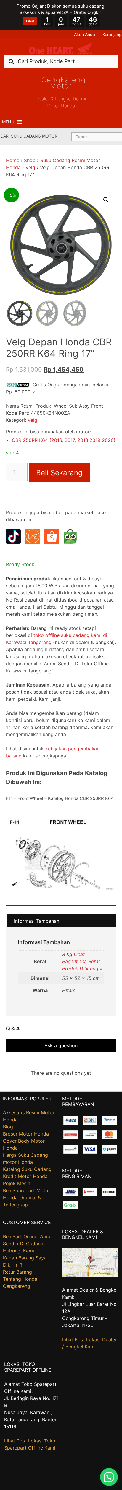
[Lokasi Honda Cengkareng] (90, 1276)
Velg (30, 167)
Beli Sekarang (59, 472)
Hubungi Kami (18, 1251)
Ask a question (61, 1045)
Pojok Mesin (16, 1183)
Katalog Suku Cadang (27, 1169)
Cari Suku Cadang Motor (28, 135)
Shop (30, 160)
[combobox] (61, 61)
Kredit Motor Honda (25, 1176)
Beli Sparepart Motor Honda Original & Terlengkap (26, 1197)
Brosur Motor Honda (26, 1134)
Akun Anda (84, 34)
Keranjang (112, 34)
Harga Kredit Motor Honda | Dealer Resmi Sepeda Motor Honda (61, 49)
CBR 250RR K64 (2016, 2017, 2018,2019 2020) (63, 440)
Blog (8, 1127)
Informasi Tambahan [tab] (36, 921)
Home (12, 160)
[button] (8, 122)
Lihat (30, 21)
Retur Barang (17, 1272)
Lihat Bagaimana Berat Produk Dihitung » (82, 961)
